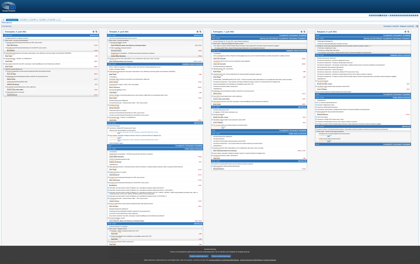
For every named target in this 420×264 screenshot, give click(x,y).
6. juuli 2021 (32, 19)
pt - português (407, 15)
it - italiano (392, 15)
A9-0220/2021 (114, 237)
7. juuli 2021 (42, 19)
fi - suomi (415, 15)
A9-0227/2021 (113, 91)
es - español (372, 15)
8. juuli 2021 (51, 19)
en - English (384, 15)
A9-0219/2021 (114, 44)
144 (370, 46)
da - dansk (376, 15)
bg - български (370, 15)
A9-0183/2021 (113, 243)
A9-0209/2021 (113, 199)
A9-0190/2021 (10, 83)
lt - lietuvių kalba (397, 15)
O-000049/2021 (323, 135)
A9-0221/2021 (113, 106)
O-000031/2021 (217, 126)
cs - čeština (374, 15)
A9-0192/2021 (10, 88)
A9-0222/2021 (9, 59)
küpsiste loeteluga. (270, 260)
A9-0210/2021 (113, 80)
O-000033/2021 (323, 140)
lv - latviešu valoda (395, 15)
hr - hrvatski (390, 15)
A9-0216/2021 (217, 115)
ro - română (409, 15)
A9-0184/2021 (10, 72)
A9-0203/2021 (217, 121)
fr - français (386, 15)
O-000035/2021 (113, 132)
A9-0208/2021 (217, 75)
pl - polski (405, 15)
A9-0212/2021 (217, 167)
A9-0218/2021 (113, 85)
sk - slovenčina (411, 15)
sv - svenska (417, 15)
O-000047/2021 (113, 137)
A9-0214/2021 (10, 93)
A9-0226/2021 (113, 59)
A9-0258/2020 (9, 54)
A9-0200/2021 (10, 43)
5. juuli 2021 (23, 19)
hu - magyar (399, 15)
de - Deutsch (378, 15)
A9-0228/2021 (217, 62)
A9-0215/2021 (10, 49)
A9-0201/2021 (113, 168)
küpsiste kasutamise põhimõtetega (251, 260)
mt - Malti (401, 15)
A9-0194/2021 (9, 65)
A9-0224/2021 (114, 232)
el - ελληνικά (382, 15)
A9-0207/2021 (217, 70)
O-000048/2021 (113, 139)
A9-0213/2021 (10, 77)
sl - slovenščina (413, 15)
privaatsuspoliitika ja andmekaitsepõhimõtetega (224, 260)
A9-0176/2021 (113, 96)
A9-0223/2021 (114, 49)
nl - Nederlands (403, 15)
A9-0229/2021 (217, 57)
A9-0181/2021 (114, 54)
